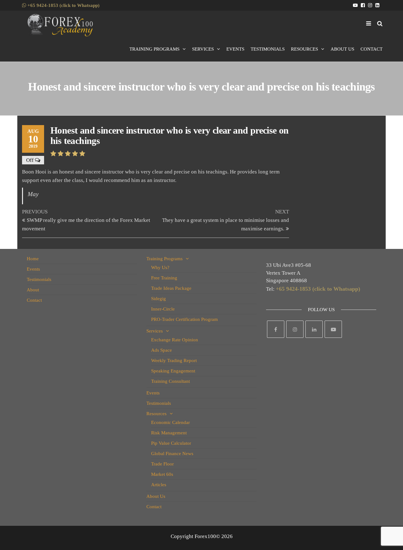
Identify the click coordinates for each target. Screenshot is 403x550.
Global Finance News (172, 453)
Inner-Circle (163, 308)
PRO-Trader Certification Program (184, 319)
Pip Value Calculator (171, 443)
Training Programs (154, 49)
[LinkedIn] (314, 329)
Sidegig (158, 298)
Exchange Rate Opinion (174, 339)
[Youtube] (333, 329)
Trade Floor (162, 463)
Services (203, 49)
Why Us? (160, 267)
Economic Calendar (170, 422)
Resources (304, 49)
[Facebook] (275, 329)
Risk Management (169, 432)
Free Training (164, 277)
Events (235, 49)
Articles (158, 484)
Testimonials (268, 49)
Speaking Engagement (173, 370)
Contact (371, 49)
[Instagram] (295, 329)
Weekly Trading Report (174, 360)
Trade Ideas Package (171, 288)
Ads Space (161, 350)
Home (33, 258)
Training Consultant (170, 381)
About (33, 289)
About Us (342, 49)
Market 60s (162, 474)
